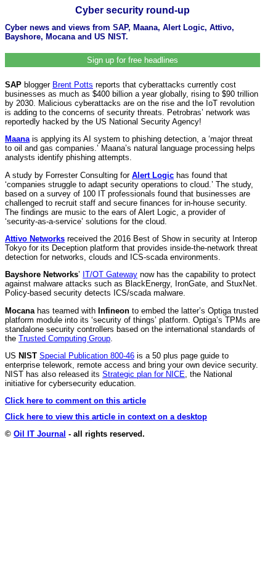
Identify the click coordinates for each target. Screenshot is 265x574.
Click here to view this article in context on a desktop (106, 416)
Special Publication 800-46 (86, 355)
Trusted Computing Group (64, 338)
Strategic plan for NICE (143, 374)
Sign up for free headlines (132, 60)
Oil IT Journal (40, 434)
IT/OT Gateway (110, 274)
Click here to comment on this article (75, 400)
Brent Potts (72, 84)
